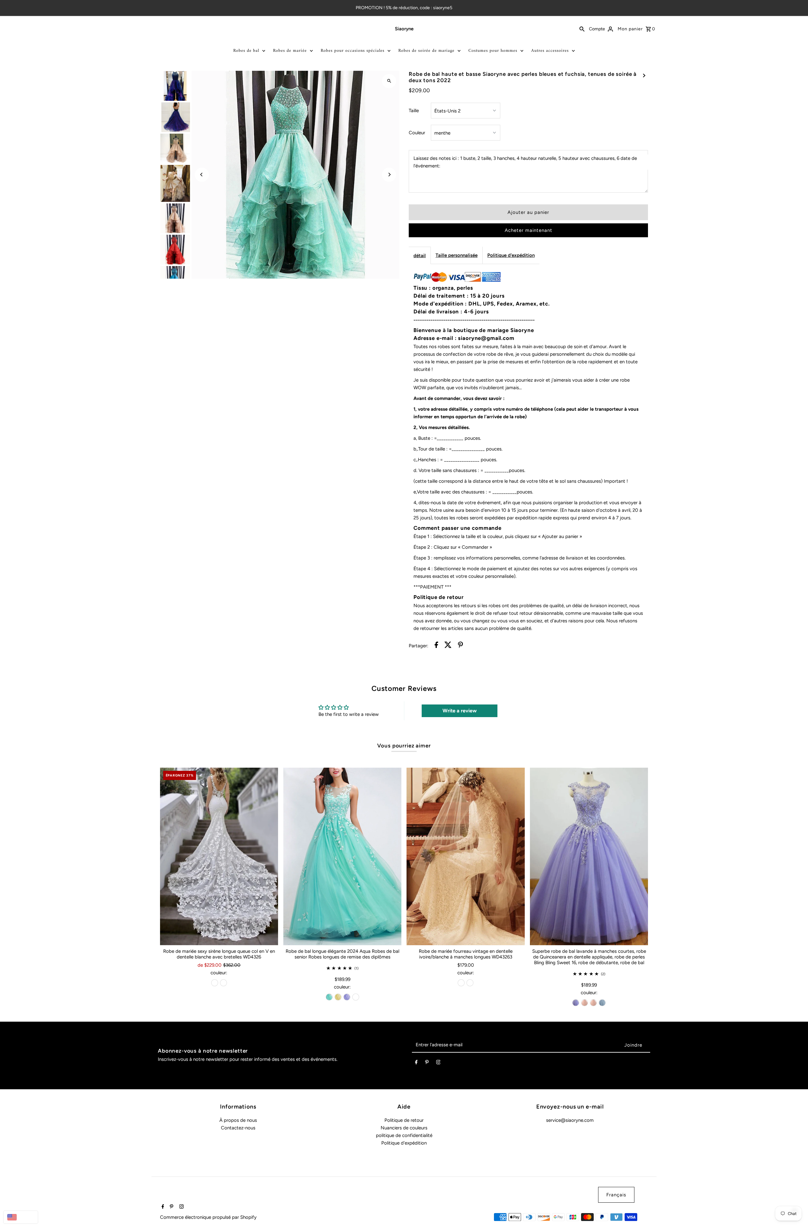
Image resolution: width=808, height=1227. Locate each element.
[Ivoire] (214, 983)
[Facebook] (416, 1063)
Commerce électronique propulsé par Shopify (208, 1217)
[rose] (584, 1003)
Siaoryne (404, 29)
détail (419, 255)
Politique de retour (404, 1120)
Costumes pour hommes (492, 51)
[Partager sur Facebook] (436, 646)
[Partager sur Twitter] (448, 646)
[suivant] (644, 75)
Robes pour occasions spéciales (352, 51)
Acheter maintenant (528, 230)
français (616, 1195)
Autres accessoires (550, 51)
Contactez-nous (238, 1128)
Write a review (460, 711)
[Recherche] (582, 28)
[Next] (389, 174)
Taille (414, 110)
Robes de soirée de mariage (426, 51)
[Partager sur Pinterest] (460, 646)
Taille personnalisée (457, 255)
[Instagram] (438, 1063)
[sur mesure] (356, 997)
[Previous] (202, 174)
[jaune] (338, 997)
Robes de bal (246, 51)
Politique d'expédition (511, 255)
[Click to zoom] (389, 81)
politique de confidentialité (404, 1135)
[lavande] (347, 997)
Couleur (417, 133)
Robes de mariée (290, 51)
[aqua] (329, 997)
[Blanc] (223, 983)
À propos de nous (238, 1120)
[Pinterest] (427, 1063)
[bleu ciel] (602, 1003)
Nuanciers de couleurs (404, 1128)
